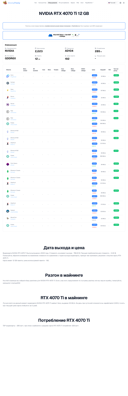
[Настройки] (120, 2)
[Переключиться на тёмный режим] (123, 2)
